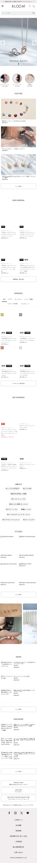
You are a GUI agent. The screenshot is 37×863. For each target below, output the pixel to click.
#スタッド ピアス (29, 519)
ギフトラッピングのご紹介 (22, 676)
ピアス (10, 299)
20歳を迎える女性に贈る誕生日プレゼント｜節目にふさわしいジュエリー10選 (24, 754)
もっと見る (18, 186)
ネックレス (18, 299)
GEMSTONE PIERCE (6, 555)
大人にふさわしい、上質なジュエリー (13, 148)
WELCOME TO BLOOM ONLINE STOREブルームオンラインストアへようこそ (18, 798)
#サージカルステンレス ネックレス (18, 514)
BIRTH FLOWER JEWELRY (26, 555)
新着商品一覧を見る (18, 279)
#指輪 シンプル (26, 509)
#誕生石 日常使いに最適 (18, 494)
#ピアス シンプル (11, 509)
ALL (4, 299)
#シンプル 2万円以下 (12, 488)
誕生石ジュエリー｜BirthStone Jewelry (14, 121)
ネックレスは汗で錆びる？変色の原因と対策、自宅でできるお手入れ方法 (24, 740)
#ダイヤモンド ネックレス (11, 519)
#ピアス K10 (27, 488)
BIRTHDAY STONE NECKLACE (27, 582)
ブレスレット (25, 304)
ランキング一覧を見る (18, 383)
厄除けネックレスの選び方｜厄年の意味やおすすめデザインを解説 (24, 725)
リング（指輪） (29, 299)
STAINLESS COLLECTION (8, 582)
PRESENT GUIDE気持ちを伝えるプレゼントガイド (18, 783)
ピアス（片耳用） (13, 304)
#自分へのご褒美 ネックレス (18, 504)
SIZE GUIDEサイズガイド (18, 790)
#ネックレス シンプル (18, 499)
